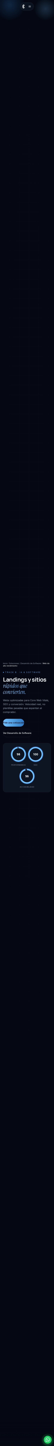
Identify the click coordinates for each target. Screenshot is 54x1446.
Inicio (5, 663)
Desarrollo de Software (31, 663)
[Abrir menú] (29, 6)
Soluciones (14, 663)
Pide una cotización (13, 722)
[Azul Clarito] (24, 6)
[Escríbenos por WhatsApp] (48, 1440)
